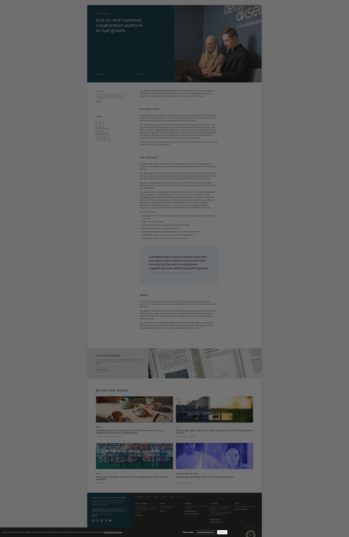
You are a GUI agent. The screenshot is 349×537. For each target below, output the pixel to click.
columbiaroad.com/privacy (112, 532)
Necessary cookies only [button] (205, 532)
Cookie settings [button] (188, 532)
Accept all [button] (222, 532)
